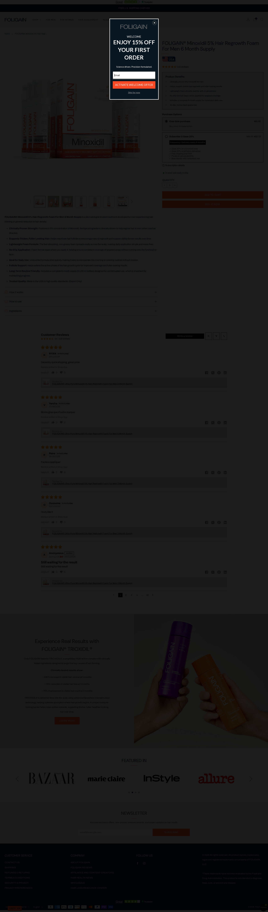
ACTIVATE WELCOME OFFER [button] (134, 84)
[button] (154, 23)
